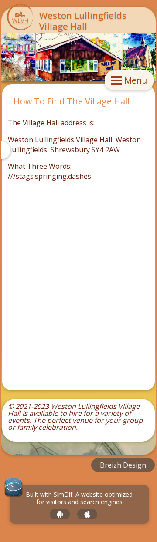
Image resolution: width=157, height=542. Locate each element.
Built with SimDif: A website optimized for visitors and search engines (79, 498)
